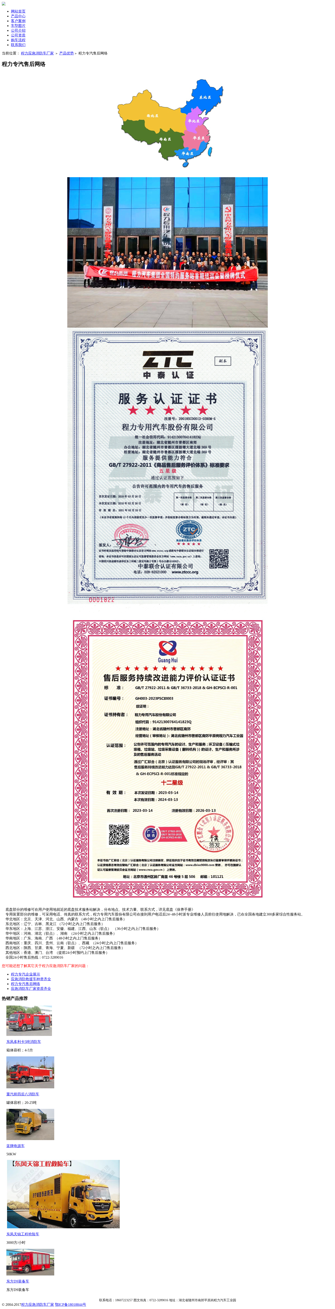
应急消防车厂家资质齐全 (31, 989)
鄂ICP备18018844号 (70, 1304)
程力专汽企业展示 (25, 974)
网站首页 (18, 11)
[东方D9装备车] (30, 1274)
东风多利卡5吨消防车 (23, 1042)
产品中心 (18, 16)
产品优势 (66, 53)
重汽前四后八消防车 (22, 1094)
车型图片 (18, 26)
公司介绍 (18, 30)
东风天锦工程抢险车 (22, 1234)
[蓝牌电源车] (30, 1139)
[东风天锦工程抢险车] (63, 1227)
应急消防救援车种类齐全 (31, 979)
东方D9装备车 (17, 1281)
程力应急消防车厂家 (37, 53)
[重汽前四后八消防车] (30, 1087)
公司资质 (18, 35)
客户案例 (18, 21)
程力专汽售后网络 (25, 984)
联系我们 (18, 45)
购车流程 (18, 40)
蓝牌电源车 (15, 1146)
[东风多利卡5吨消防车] (29, 1035)
